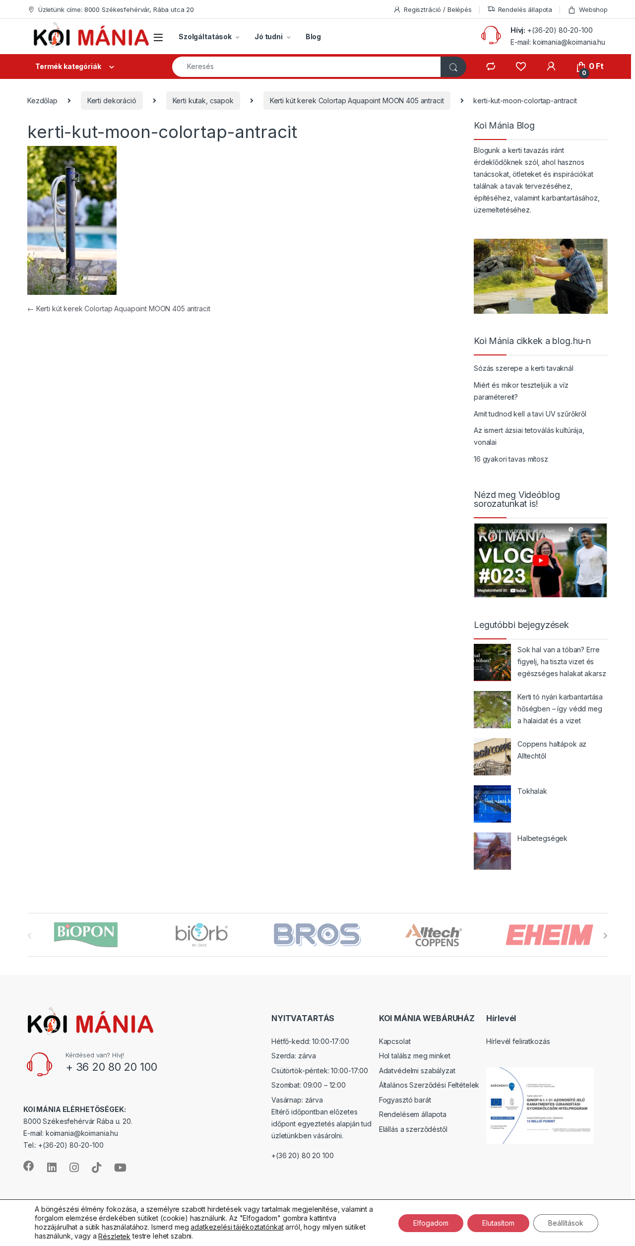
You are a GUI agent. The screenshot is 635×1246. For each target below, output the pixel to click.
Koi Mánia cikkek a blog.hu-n (532, 341)
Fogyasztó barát (405, 1100)
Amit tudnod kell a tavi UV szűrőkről (530, 414)
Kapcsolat (395, 1041)
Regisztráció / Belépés (438, 9)
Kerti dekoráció (111, 100)
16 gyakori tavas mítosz (511, 459)
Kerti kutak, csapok (203, 100)
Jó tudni (268, 36)
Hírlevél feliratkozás (518, 1041)
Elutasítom (498, 1222)
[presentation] (605, 935)
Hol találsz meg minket (414, 1055)
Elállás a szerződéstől (413, 1129)
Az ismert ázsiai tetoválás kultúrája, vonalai (529, 436)
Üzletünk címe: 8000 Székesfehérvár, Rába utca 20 (116, 9)
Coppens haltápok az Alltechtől (551, 750)
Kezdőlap (42, 100)
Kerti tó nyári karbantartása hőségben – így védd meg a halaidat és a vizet (560, 708)
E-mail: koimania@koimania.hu (557, 42)
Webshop (593, 9)
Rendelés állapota (525, 9)
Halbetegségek (542, 838)
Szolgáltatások (205, 36)
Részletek (114, 1236)
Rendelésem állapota (412, 1114)
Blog (313, 36)
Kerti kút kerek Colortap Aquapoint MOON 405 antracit (357, 100)
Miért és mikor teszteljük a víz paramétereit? (521, 391)
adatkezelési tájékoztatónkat (236, 1227)
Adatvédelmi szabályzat (417, 1070)
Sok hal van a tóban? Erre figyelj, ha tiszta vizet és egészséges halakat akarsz (561, 661)
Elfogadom (430, 1222)
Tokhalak (532, 791)
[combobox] (306, 67)
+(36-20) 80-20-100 (559, 30)
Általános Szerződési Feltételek (429, 1085)
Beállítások (565, 1222)
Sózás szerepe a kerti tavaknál (523, 368)
